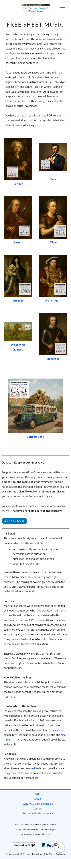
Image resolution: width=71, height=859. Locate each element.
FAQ (37, 794)
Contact (37, 808)
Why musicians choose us (38, 803)
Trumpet (17, 300)
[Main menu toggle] (62, 7)
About (37, 798)
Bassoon (18, 242)
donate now (14, 520)
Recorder (53, 358)
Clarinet (18, 183)
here (12, 696)
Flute (53, 179)
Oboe (53, 242)
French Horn (53, 300)
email (32, 768)
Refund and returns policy (37, 813)
